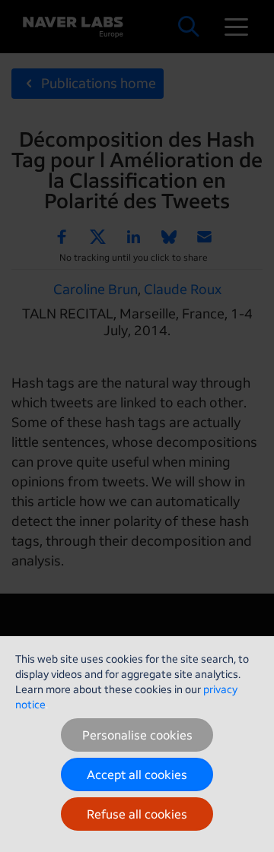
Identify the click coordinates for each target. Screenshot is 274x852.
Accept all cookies (137, 774)
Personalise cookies (137, 735)
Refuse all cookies (137, 814)
